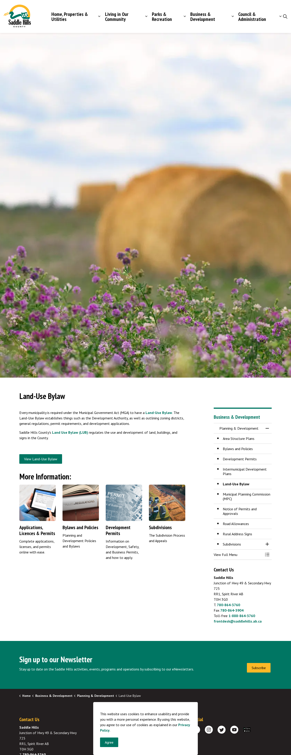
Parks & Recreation (162, 16)
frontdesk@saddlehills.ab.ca (238, 621)
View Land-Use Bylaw (40, 459)
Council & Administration (252, 16)
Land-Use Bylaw (159, 412)
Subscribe (259, 667)
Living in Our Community (116, 16)
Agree (109, 742)
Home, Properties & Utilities (69, 16)
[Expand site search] (285, 16)
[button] (238, 555)
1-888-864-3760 (241, 615)
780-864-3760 (228, 605)
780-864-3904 (231, 610)
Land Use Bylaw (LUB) (70, 432)
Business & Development (202, 16)
